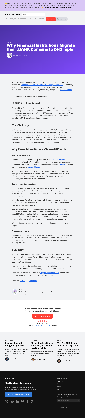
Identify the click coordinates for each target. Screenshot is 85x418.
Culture (41, 19)
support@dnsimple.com (49, 273)
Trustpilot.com (38, 325)
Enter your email (62, 397)
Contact (59, 384)
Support (60, 381)
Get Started (51, 19)
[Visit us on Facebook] (27, 402)
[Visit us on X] (6, 402)
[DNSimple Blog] (13, 14)
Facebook (33, 281)
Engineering (22, 19)
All (6, 19)
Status (59, 386)
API (58, 389)
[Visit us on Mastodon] (32, 402)
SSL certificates (34, 167)
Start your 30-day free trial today (18, 394)
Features (13, 19)
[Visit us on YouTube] (12, 402)
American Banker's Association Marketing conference (42, 85)
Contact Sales (61, 19)
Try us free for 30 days (42, 316)
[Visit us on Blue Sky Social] (22, 402)
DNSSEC (62, 165)
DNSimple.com (62, 378)
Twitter (22, 281)
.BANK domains (66, 90)
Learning (32, 19)
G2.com (48, 325)
